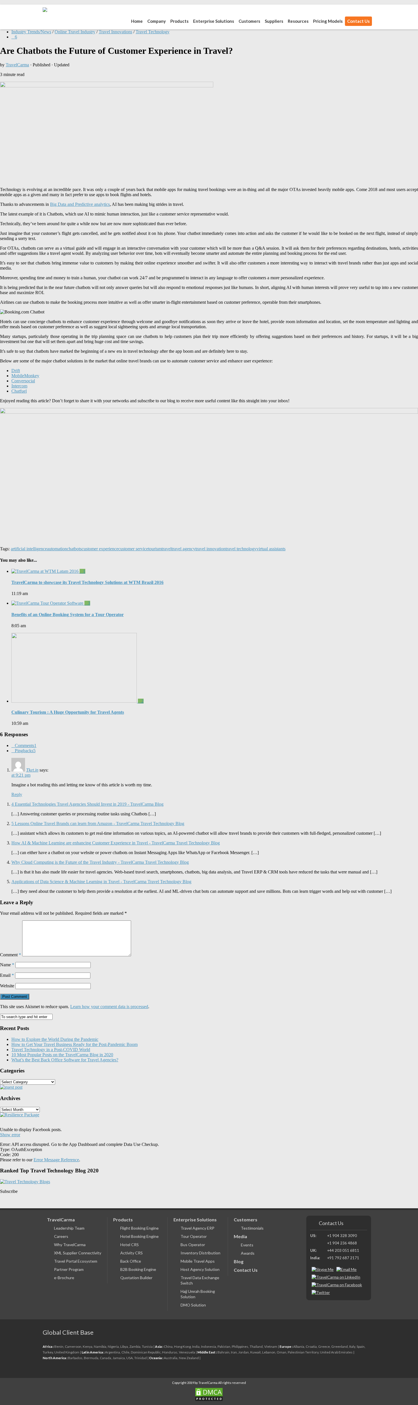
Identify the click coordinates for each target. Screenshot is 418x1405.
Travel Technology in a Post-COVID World (50, 1049)
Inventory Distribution (200, 1252)
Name (7, 964)
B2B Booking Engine (138, 1269)
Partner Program (69, 1269)
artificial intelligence (29, 548)
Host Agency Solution (200, 1269)
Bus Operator (193, 1244)
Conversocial (23, 380)
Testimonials (252, 1228)
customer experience (100, 548)
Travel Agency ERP (197, 1228)
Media (240, 1236)
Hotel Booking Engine (139, 1236)
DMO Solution (193, 1305)
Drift (15, 370)
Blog (238, 1261)
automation (57, 548)
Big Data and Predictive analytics (80, 204)
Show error (10, 1134)
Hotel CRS (129, 1244)
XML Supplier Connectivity (77, 1252)
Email (7, 975)
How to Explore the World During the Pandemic (54, 1039)
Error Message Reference (56, 1159)
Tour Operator (194, 1236)
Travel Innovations (115, 31)
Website (7, 985)
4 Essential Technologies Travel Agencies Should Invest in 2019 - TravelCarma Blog (87, 804)
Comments (25, 745)
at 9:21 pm (20, 775)
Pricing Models (328, 21)
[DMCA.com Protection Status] (209, 1394)
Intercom (19, 385)
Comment (10, 954)
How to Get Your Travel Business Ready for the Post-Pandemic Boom (74, 1044)
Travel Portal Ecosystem (75, 1261)
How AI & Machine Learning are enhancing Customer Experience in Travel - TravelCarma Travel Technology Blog (115, 842)
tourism (155, 548)
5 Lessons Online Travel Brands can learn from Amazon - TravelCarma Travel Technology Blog (97, 823)
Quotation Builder (136, 1277)
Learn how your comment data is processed (109, 1006)
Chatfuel (19, 391)
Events (247, 1244)
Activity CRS (131, 1252)
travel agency (183, 548)
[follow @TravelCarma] (320, 1292)
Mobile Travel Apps (198, 1261)
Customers (249, 21)
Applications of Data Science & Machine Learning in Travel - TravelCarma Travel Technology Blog (101, 881)
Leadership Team (69, 1228)
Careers (61, 1236)
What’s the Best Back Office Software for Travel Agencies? (64, 1059)
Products (123, 1219)
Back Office (130, 1261)
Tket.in (32, 770)
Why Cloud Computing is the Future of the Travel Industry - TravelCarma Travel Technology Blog (100, 862)
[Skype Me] (322, 1269)
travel (166, 548)
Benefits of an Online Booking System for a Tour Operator (67, 614)
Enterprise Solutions (213, 21)
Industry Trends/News (31, 31)
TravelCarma (17, 64)
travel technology (240, 548)
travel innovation (210, 548)
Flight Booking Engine (139, 1228)
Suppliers (274, 21)
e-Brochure (64, 1277)
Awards (247, 1253)
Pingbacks (25, 750)
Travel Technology (152, 31)
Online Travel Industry (75, 31)
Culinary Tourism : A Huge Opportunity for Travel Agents (67, 712)
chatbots (74, 548)
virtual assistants (270, 548)
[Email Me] (346, 1269)
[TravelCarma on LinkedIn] (336, 1277)
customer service (133, 548)
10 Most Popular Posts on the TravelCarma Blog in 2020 (62, 1054)
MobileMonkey (25, 375)
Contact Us (358, 21)
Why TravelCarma (70, 1244)
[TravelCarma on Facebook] (336, 1285)
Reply (16, 794)
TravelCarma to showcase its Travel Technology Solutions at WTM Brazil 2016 (87, 582)
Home (137, 21)
